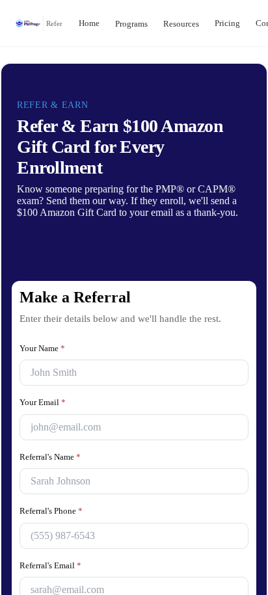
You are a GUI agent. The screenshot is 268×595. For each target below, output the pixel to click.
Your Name (44, 368)
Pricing (247, 23)
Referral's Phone (55, 530)
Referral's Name (54, 476)
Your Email (43, 422)
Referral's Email (53, 585)
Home (91, 23)
